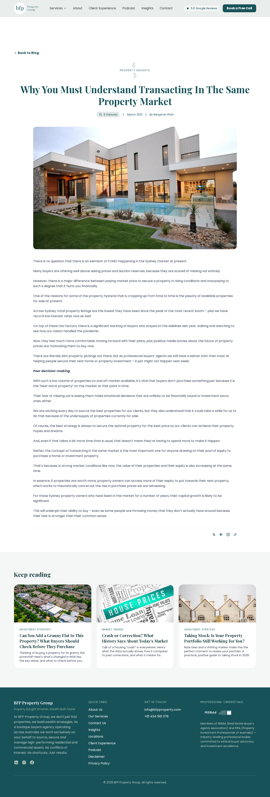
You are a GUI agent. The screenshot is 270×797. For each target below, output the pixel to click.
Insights (147, 8)
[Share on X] (213, 534)
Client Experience (102, 8)
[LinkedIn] (16, 762)
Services (56, 8)
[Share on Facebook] (221, 534)
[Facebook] (32, 762)
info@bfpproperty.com (162, 709)
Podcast (128, 8)
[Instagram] (24, 762)
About (77, 8)
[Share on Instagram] (228, 534)
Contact (166, 8)
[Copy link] (235, 534)
